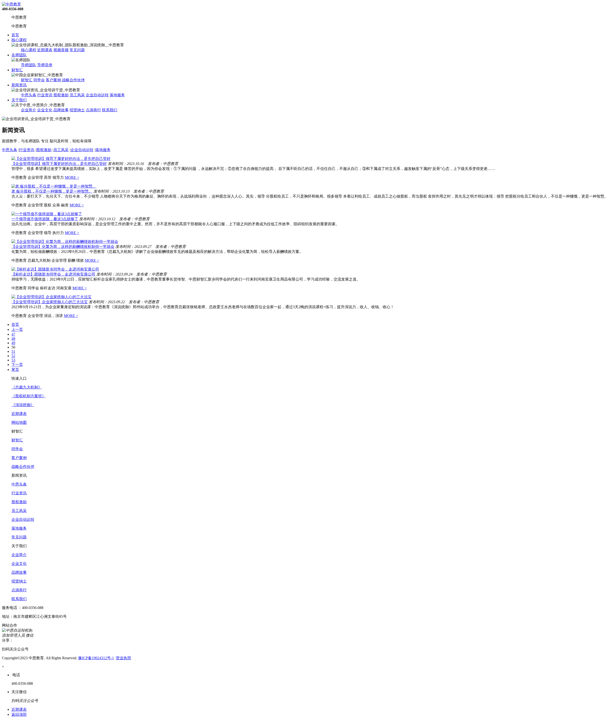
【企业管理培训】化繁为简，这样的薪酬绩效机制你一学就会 (62, 247)
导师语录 (44, 65)
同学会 (39, 80)
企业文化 (44, 110)
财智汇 (17, 70)
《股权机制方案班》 (28, 396)
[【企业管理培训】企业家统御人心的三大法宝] (51, 297)
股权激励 (61, 95)
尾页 (15, 370)
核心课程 (19, 40)
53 (13, 360)
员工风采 (77, 95)
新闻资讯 (19, 85)
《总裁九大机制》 (26, 387)
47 (13, 334)
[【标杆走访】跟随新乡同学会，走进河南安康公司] (55, 269)
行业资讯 (44, 95)
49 (13, 343)
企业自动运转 (97, 95)
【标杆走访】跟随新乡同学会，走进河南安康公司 (53, 274)
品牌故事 (61, 110)
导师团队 (28, 65)
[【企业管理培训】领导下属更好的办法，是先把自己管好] (61, 159)
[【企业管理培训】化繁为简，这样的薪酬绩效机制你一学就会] (64, 242)
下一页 (17, 365)
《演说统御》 (22, 405)
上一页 (17, 329)
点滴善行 (93, 110)
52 (13, 356)
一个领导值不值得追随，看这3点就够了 (44, 219)
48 (13, 339)
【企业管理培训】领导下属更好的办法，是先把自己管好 (59, 164)
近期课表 (44, 50)
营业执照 (123, 658)
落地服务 (117, 95)
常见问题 (77, 50)
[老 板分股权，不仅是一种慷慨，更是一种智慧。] (53, 186)
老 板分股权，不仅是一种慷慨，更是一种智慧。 (51, 191)
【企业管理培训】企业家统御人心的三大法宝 (49, 302)
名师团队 (19, 55)
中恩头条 (28, 95)
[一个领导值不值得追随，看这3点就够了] (46, 214)
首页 (15, 35)
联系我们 (109, 110)
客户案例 (53, 80)
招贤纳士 (77, 110)
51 (13, 351)
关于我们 (19, 100)
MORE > (72, 177)
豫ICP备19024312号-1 (96, 658)
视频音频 (61, 50)
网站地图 (19, 422)
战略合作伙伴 (73, 80)
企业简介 (28, 110)
